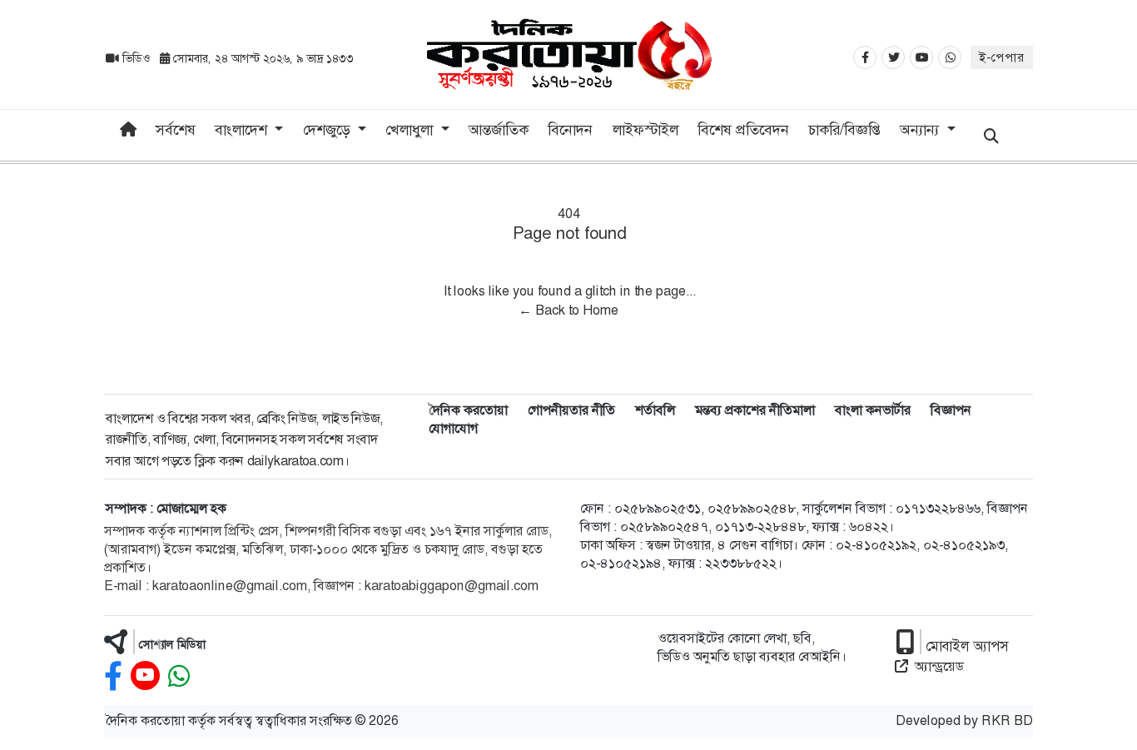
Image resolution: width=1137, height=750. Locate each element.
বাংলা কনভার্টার (873, 410)
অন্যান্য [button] (921, 130)
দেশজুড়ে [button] (329, 130)
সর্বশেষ (176, 130)
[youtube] (145, 676)
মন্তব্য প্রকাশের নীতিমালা (755, 410)
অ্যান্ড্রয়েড (939, 666)
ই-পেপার (1002, 57)
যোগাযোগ (453, 428)
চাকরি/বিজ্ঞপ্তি (844, 130)
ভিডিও (136, 58)
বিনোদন (570, 130)
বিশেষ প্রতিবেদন (743, 130)
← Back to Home (568, 310)
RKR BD (1007, 720)
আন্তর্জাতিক (499, 130)
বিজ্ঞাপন (951, 410)
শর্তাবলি (655, 410)
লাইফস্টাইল (645, 130)
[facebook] (113, 676)
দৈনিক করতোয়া (468, 410)
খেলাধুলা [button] (411, 130)
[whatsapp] (179, 676)
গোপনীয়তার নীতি (571, 410)
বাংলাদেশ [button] (243, 130)
